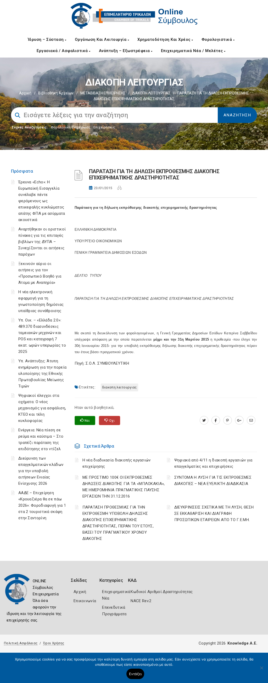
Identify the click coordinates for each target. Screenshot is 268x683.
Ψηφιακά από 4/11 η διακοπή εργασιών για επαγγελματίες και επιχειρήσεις (213, 463)
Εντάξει (135, 674)
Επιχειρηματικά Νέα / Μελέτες (192, 50)
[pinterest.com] (227, 420)
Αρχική (25, 93)
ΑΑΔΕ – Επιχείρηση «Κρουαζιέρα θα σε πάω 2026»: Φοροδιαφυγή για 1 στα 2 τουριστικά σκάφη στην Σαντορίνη (42, 505)
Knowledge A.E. (242, 643)
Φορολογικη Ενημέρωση (70, 127)
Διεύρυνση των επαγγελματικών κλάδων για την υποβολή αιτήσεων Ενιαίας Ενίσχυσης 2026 (40, 471)
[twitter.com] (204, 420)
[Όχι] (261, 670)
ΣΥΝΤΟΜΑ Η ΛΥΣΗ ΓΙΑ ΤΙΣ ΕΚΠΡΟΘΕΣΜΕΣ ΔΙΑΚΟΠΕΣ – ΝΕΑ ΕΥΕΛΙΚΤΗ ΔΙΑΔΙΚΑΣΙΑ (213, 480)
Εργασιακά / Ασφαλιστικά (63, 50)
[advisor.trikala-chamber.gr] (251, 420)
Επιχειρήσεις (104, 127)
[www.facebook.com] (216, 420)
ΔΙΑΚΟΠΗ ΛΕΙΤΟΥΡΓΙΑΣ (151, 93)
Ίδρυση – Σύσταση (46, 39)
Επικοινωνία (85, 601)
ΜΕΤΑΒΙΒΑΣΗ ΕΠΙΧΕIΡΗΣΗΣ (102, 93)
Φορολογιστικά (217, 39)
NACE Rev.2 (141, 601)
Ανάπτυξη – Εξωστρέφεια (125, 50)
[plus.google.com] (239, 420)
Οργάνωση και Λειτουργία (101, 39)
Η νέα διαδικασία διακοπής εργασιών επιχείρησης (116, 463)
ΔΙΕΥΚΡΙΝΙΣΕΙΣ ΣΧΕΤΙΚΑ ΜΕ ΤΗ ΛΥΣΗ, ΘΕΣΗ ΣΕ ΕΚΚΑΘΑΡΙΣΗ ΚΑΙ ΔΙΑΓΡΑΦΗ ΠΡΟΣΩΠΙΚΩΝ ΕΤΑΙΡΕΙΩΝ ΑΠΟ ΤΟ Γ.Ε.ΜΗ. (214, 513)
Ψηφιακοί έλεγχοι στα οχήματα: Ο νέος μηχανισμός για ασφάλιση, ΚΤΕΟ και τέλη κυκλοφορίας (42, 408)
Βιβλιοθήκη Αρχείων (56, 93)
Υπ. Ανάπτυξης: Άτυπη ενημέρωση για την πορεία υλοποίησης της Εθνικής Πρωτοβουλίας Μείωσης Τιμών (42, 373)
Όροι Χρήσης (53, 643)
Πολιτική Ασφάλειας (20, 643)
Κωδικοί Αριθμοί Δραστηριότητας (162, 591)
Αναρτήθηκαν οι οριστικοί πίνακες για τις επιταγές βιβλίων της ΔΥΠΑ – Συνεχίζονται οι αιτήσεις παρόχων (42, 242)
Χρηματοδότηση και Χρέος (164, 39)
